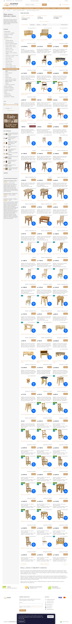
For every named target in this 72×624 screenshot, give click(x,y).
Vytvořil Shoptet (65, 621)
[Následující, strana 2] (65, 564)
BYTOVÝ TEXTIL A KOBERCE (9, 33)
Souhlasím (50, 616)
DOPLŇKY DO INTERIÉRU (10, 84)
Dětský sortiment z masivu (11, 46)
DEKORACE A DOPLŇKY (8, 34)
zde (23, 618)
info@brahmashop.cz (51, 599)
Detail (33, 46)
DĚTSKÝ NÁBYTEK (8, 72)
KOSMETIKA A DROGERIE (9, 87)
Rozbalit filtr (10, 110)
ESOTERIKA (6, 36)
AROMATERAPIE (7, 31)
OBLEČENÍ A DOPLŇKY (8, 90)
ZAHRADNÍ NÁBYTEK (9, 40)
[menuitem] (7, 8)
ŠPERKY (5, 92)
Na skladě (8, 108)
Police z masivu (8, 58)
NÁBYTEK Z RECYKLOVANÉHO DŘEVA (11, 71)
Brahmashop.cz (50, 604)
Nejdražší (38, 24)
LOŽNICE (7, 76)
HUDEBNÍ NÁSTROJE (8, 37)
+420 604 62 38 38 (50, 601)
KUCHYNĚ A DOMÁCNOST (9, 89)
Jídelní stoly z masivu (10, 49)
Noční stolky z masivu (10, 56)
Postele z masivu (9, 59)
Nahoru (24, 564)
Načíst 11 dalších (44, 564)
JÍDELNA (6, 74)
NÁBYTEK (6, 39)
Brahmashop (49, 607)
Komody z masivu (9, 51)
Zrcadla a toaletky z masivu (11, 67)
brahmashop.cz (50, 606)
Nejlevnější (32, 24)
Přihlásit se (22, 610)
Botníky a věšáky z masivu (10, 45)
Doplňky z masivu (9, 48)
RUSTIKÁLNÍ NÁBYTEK (9, 42)
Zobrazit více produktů (44, 21)
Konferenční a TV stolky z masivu (12, 55)
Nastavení (21, 621)
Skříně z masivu (9, 62)
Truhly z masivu (9, 64)
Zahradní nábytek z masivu (11, 65)
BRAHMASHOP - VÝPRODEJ (9, 96)
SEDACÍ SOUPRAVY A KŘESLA (10, 79)
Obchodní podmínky (35, 0)
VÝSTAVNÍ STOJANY (7, 95)
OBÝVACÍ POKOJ (8, 77)
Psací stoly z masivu (9, 61)
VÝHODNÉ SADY (7, 93)
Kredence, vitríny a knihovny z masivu (11, 53)
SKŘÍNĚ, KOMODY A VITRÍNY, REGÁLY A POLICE (10, 81)
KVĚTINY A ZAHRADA (8, 86)
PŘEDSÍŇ (7, 83)
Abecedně (45, 24)
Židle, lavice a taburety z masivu (12, 69)
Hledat (44, 4)
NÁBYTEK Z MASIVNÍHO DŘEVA (11, 43)
